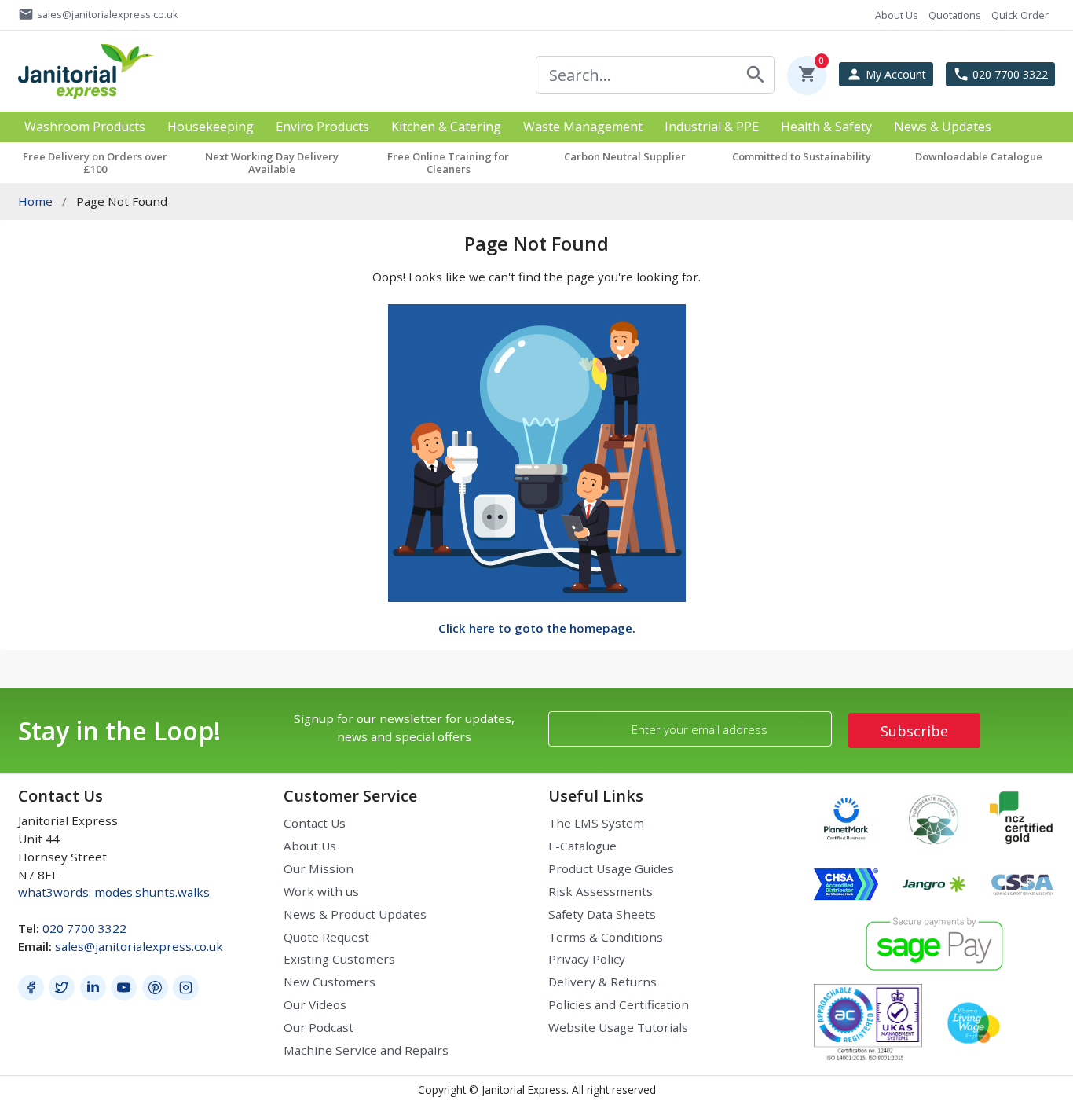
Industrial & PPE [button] (712, 127)
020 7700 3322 (84, 928)
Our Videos (315, 1004)
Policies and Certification (618, 1004)
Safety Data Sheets (602, 914)
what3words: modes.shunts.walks (114, 892)
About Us (310, 846)
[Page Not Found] (537, 451)
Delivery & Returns (602, 981)
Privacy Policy (586, 959)
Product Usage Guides (611, 868)
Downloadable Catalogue (978, 156)
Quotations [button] (954, 15)
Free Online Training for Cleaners (448, 162)
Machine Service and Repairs (366, 1050)
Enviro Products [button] (322, 127)
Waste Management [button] (583, 127)
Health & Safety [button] (826, 127)
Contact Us (315, 823)
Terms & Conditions (605, 937)
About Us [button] (896, 15)
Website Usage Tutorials (618, 1027)
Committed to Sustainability (801, 156)
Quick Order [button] (1020, 15)
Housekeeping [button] (210, 127)
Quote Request (326, 937)
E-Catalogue (582, 846)
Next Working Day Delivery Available (272, 162)
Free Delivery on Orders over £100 (95, 162)
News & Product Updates (355, 914)
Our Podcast (318, 1027)
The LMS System (596, 823)
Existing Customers (339, 959)
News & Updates (942, 127)
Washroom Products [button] (84, 127)
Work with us (321, 891)
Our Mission (318, 868)
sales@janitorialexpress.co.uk (139, 946)
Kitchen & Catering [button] (446, 127)
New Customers (329, 981)
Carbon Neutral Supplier (625, 156)
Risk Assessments (600, 891)
